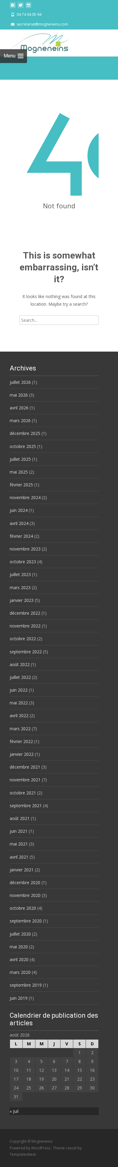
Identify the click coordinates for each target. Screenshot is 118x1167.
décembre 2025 (25, 433)
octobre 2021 (23, 793)
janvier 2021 (22, 870)
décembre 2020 (25, 882)
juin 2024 (19, 510)
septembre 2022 (26, 652)
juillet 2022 (20, 677)
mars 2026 (20, 420)
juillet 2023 (20, 574)
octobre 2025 (23, 446)
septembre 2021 (26, 805)
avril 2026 (19, 408)
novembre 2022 (25, 626)
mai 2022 (19, 703)
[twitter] (21, 7)
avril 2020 (19, 959)
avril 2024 (19, 523)
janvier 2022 (22, 754)
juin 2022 (19, 690)
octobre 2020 (23, 908)
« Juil (14, 1111)
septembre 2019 (26, 985)
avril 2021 (19, 857)
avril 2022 (19, 715)
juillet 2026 (20, 382)
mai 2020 (19, 947)
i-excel (71, 1148)
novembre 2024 (25, 497)
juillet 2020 (20, 934)
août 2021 (20, 818)
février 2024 (21, 536)
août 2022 (20, 664)
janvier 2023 (22, 600)
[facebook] (13, 7)
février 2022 (21, 741)
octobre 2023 (23, 561)
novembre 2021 (25, 780)
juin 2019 (19, 998)
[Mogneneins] (34, 42)
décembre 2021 (25, 767)
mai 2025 (19, 472)
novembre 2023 (25, 549)
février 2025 (21, 485)
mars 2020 (20, 972)
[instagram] (28, 7)
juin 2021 (19, 831)
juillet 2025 (20, 459)
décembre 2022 (25, 613)
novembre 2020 (25, 895)
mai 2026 (19, 395)
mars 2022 (20, 728)
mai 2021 (19, 844)
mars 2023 (20, 587)
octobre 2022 (23, 638)
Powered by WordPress (30, 1148)
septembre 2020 (26, 921)
